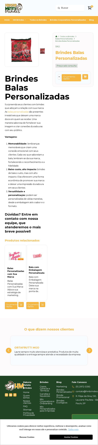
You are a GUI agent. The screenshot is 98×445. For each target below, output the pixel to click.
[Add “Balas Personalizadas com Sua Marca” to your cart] (21, 304)
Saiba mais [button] (73, 429)
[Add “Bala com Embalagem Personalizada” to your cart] (42, 304)
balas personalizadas (18, 112)
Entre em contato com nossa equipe (21, 218)
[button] (71, 77)
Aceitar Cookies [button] (71, 437)
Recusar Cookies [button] (27, 437)
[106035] (85, 76)
